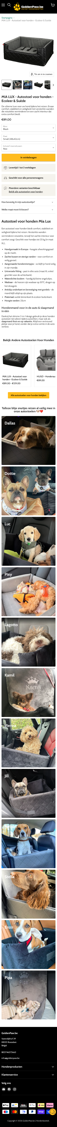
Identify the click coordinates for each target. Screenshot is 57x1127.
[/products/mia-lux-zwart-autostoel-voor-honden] (15, 360)
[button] (52, 1112)
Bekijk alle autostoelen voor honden (26, 191)
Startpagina (7, 18)
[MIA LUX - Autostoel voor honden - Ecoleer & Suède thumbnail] (6, 85)
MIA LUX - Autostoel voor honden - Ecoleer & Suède (14, 378)
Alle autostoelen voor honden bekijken (28, 395)
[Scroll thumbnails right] (52, 85)
